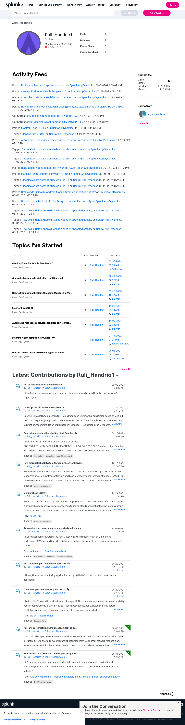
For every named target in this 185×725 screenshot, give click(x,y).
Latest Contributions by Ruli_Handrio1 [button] (63, 374)
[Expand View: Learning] (120, 4)
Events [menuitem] (89, 4)
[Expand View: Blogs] (105, 4)
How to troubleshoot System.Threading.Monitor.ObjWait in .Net (57, 106)
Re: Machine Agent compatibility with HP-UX (55, 121)
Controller (38, 456)
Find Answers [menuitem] (72, 4)
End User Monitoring (40, 676)
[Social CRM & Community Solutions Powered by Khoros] (166, 693)
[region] (42, 716)
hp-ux (33, 615)
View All (126, 369)
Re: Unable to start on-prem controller (43, 85)
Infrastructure (40, 621)
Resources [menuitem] (130, 4)
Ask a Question (157, 13)
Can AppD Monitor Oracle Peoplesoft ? (43, 91)
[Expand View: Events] (93, 4)
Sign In (173, 5)
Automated (36, 551)
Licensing (50, 456)
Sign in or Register (152, 710)
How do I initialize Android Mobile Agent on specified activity (56, 201)
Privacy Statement (13, 719)
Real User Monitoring (42, 682)
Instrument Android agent (67, 676)
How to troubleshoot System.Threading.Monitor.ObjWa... (42, 293)
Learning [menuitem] (114, 4)
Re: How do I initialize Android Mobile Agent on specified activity (58, 192)
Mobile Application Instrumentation (101, 676)
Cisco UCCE (36, 515)
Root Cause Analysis (55, 551)
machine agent (46, 615)
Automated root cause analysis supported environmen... (41, 322)
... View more (118, 398)
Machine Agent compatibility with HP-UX (53, 115)
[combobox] (75, 13)
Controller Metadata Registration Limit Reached (49, 97)
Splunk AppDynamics (82, 85)
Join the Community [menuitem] (49, 4)
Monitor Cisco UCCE (33, 127)
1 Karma (119, 570)
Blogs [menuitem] (101, 4)
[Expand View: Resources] (137, 4)
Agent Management (42, 486)
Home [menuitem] (30, 4)
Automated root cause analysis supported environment (53, 140)
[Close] (81, 711)
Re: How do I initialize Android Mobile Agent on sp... (50, 627)
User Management (64, 456)
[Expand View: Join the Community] (61, 4)
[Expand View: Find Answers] (80, 4)
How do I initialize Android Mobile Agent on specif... (39, 352)
